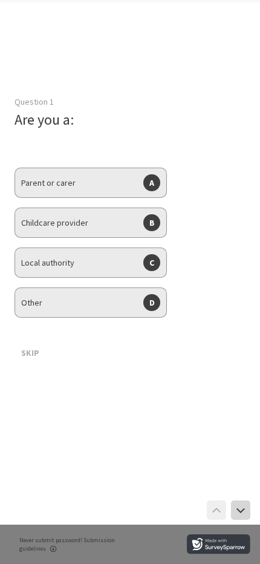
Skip (30, 352)
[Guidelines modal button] (53, 550)
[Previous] (216, 510)
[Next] (240, 510)
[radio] (91, 183)
